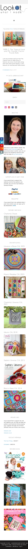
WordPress (15, 546)
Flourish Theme (16, 544)
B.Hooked (6, 444)
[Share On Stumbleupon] (2, 148)
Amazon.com (7, 431)
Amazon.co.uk (8, 433)
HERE (14, 205)
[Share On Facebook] (2, 139)
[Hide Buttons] (1, 154)
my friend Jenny (17, 154)
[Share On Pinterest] (2, 145)
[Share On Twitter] (2, 142)
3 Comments (6, 70)
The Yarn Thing (8, 441)
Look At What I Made (14, 10)
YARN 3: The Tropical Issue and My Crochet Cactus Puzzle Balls (14, 51)
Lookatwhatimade (15, 543)
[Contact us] (2, 152)
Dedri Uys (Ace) (13, 149)
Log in (20, 546)
